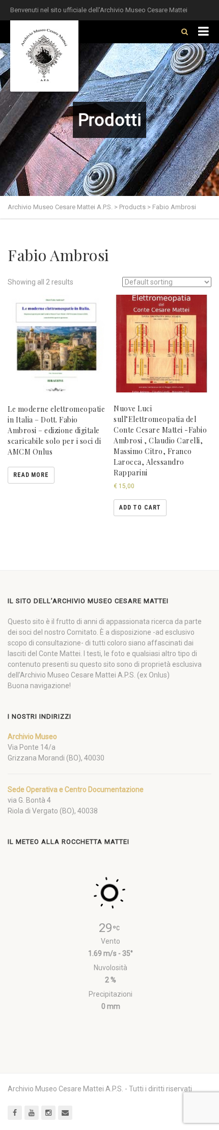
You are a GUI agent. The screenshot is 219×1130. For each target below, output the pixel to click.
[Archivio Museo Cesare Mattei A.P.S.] (44, 56)
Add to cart (140, 507)
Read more (31, 474)
